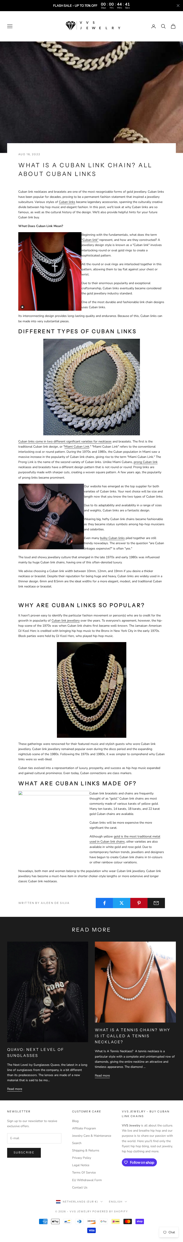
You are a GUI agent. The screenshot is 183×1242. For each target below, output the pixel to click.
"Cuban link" (89, 240)
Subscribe (24, 1153)
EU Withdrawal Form (87, 1180)
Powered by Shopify (110, 1211)
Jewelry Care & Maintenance (91, 1136)
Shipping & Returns (85, 1150)
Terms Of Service (84, 1172)
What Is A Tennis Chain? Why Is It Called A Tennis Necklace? (132, 1036)
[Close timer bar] (178, 5)
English (116, 1201)
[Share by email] (156, 903)
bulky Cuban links (112, 538)
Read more (14, 1089)
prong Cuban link (146, 462)
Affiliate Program (84, 1128)
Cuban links (67, 202)
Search (76, 1143)
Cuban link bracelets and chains (111, 793)
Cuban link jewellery (66, 620)
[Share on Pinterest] (139, 903)
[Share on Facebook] (104, 903)
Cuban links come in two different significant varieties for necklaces (65, 441)
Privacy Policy (81, 1158)
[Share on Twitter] (121, 903)
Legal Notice (80, 1165)
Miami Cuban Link (76, 446)
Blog (75, 1121)
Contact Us (79, 1187)
